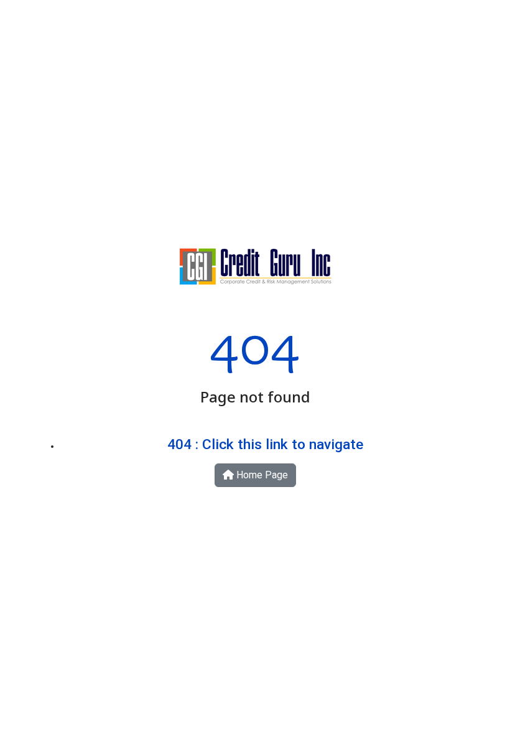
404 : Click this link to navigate (265, 444)
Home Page (261, 475)
